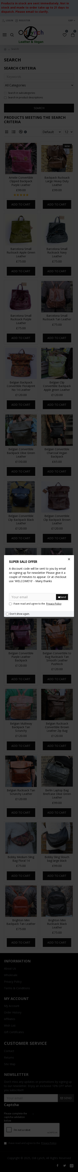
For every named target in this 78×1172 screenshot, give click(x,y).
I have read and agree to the (37, 603)
